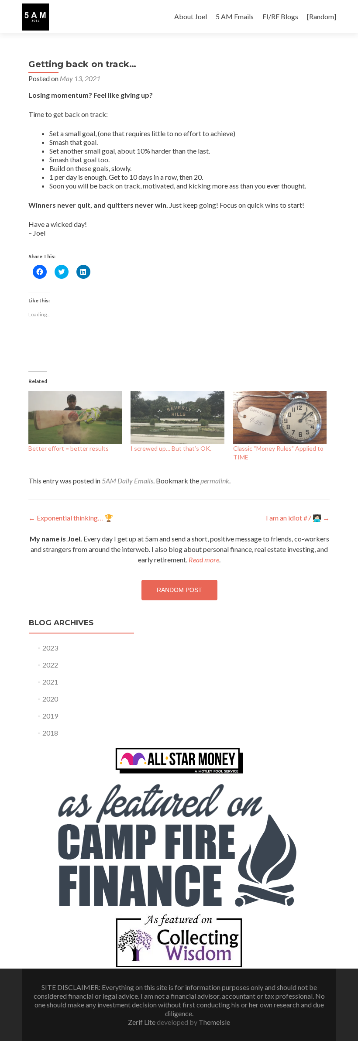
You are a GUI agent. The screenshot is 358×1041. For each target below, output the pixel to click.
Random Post (179, 589)
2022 (50, 665)
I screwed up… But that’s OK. (171, 448)
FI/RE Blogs (280, 16)
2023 (50, 648)
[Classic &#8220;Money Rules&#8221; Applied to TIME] (280, 417)
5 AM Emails (235, 16)
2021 (50, 682)
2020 (50, 699)
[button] (35, 17)
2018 (50, 733)
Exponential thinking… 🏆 (70, 518)
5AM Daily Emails (127, 480)
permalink (214, 480)
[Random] (321, 16)
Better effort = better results (68, 448)
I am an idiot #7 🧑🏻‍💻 (298, 518)
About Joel (190, 16)
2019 (50, 716)
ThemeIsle (214, 1022)
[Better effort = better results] (75, 417)
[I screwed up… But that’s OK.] (177, 417)
